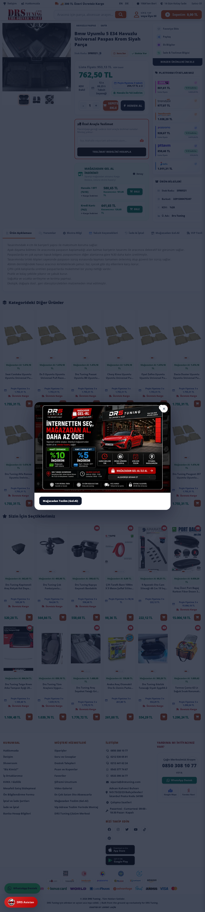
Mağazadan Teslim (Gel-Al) (60, 500)
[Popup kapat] (164, 409)
